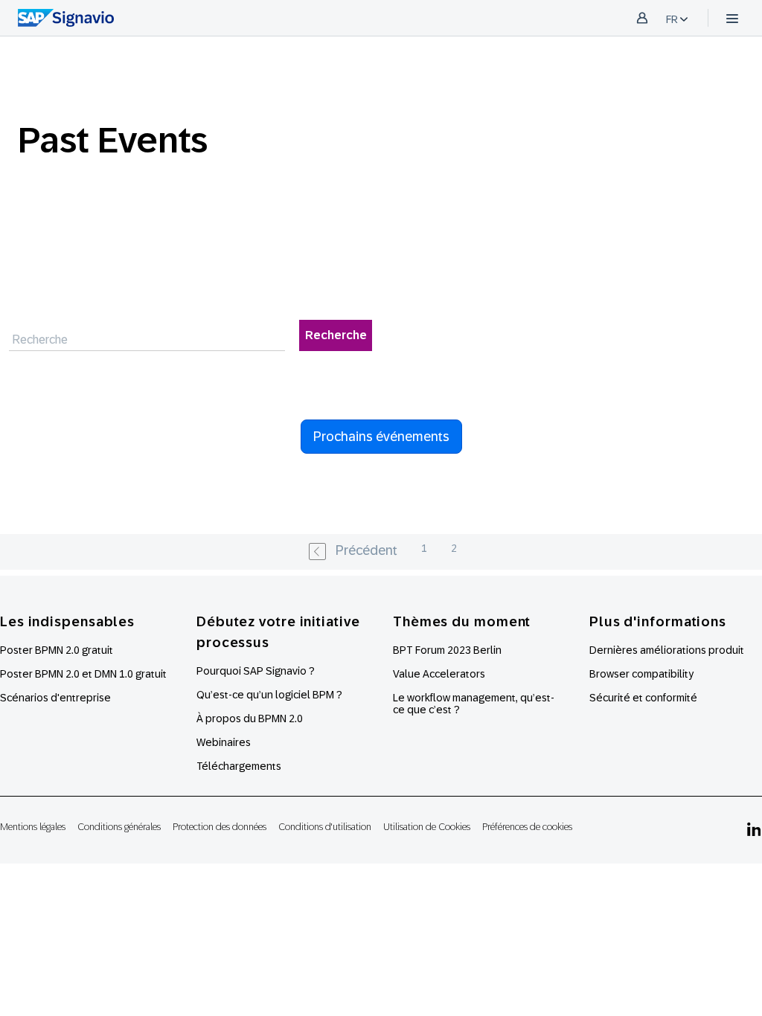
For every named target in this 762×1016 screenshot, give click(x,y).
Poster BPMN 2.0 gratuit (56, 650)
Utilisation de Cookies (426, 826)
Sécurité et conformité (643, 698)
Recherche (336, 335)
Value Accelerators (439, 674)
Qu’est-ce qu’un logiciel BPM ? (269, 695)
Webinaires (223, 742)
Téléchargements (238, 766)
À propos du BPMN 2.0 (249, 718)
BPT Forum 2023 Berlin (447, 650)
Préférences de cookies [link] (527, 826)
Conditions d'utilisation (324, 826)
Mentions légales (32, 826)
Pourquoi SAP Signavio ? (255, 671)
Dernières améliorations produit (666, 650)
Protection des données (219, 826)
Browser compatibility (641, 674)
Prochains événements (381, 436)
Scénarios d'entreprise (55, 698)
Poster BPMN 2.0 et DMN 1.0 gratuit (83, 674)
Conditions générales (119, 826)
